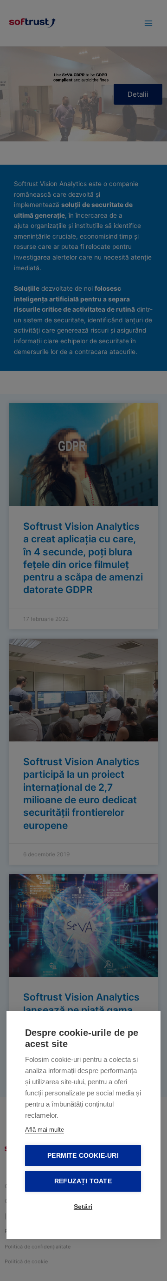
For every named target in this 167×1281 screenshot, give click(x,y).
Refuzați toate (83, 1181)
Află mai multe (44, 1129)
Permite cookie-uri (83, 1155)
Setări (83, 1206)
